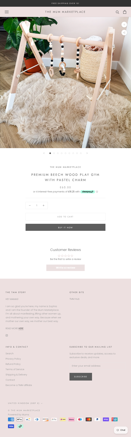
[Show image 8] (77, 153)
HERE (21, 328)
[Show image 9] (81, 153)
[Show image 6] (69, 153)
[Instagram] (7, 335)
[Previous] (43, 153)
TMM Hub (74, 299)
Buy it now (65, 227)
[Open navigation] (7, 12)
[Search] (117, 12)
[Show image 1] (50, 153)
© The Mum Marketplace (24, 410)
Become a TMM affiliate (19, 385)
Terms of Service (15, 369)
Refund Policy (13, 364)
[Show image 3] (58, 153)
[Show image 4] (61, 153)
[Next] (87, 153)
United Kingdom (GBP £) (24, 403)
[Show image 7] (73, 153)
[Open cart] (124, 12)
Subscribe (80, 376)
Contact (10, 379)
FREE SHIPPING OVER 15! (65, 3)
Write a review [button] (65, 268)
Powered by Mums (18, 414)
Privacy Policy (13, 358)
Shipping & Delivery (16, 374)
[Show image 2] (54, 153)
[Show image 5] (65, 153)
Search (10, 353)
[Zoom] (124, 24)
